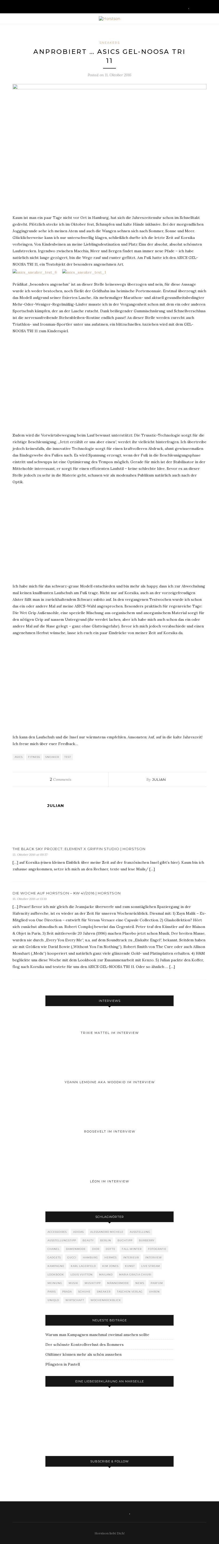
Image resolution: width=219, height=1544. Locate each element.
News (139, 1283)
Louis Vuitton (82, 1274)
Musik (73, 1283)
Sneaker (52, 756)
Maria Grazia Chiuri (135, 1274)
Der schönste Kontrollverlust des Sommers (84, 1344)
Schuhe (84, 1291)
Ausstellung (140, 1231)
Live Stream (150, 1266)
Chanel (54, 1248)
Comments (60, 779)
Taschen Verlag (130, 1291)
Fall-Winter (132, 1248)
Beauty (88, 1240)
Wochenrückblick (106, 1300)
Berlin (105, 1240)
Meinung (55, 1283)
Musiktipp (93, 1283)
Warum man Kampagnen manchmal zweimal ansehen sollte (97, 1334)
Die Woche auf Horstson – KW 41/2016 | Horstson (67, 893)
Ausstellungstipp (62, 1240)
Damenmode (76, 1248)
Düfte (110, 1248)
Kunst (130, 1266)
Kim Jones (110, 1266)
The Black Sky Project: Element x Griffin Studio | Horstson (79, 849)
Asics (19, 756)
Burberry (146, 1240)
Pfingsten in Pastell (62, 1364)
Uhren (154, 1291)
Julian (159, 779)
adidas (78, 1231)
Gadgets (54, 1257)
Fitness (34, 756)
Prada (67, 1291)
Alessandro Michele (106, 1231)
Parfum (157, 1283)
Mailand (106, 1274)
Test (67, 756)
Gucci (71, 1257)
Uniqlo (53, 1300)
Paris (52, 1291)
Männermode (118, 1283)
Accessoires (57, 1231)
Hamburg (90, 1257)
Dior (95, 1248)
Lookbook (56, 1274)
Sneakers (109, 43)
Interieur (131, 1257)
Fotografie (157, 1248)
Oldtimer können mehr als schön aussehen (83, 1354)
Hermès (110, 1257)
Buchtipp (125, 1240)
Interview (153, 1257)
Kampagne (56, 1266)
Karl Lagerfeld (83, 1266)
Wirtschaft (74, 1300)
